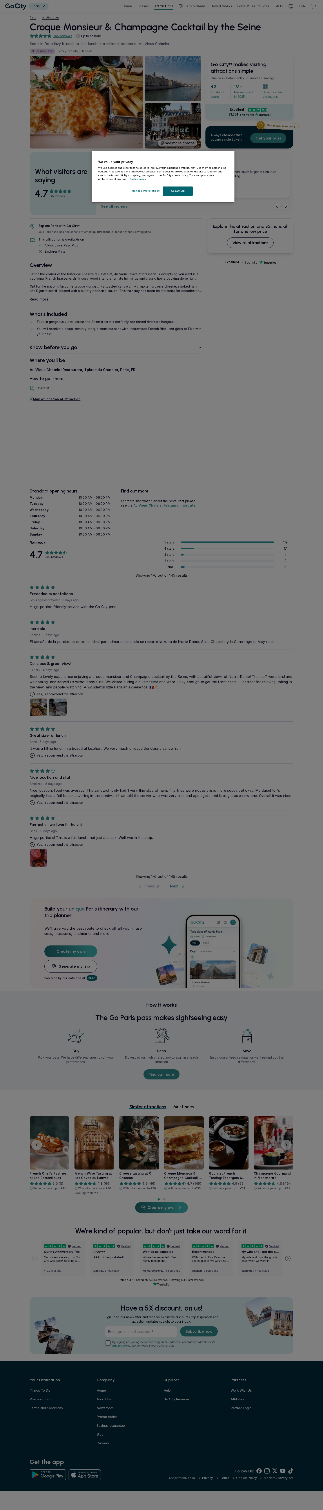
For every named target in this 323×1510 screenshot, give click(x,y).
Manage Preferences (146, 190)
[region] (163, 177)
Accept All (178, 191)
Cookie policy (138, 179)
